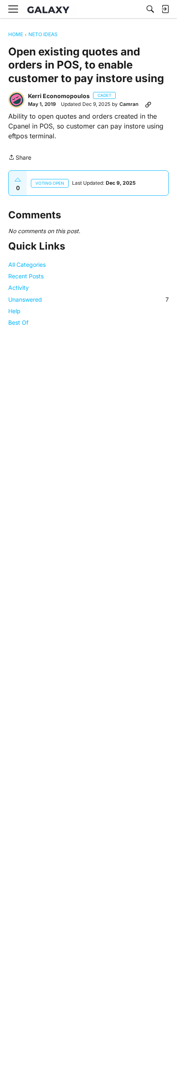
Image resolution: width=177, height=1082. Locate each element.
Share (19, 158)
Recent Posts (26, 276)
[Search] (150, 9)
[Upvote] (18, 180)
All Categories (27, 264)
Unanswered (88, 299)
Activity (18, 287)
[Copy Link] (148, 104)
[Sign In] (165, 9)
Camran (128, 104)
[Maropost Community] (50, 9)
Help (14, 310)
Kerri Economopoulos (59, 95)
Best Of (18, 322)
